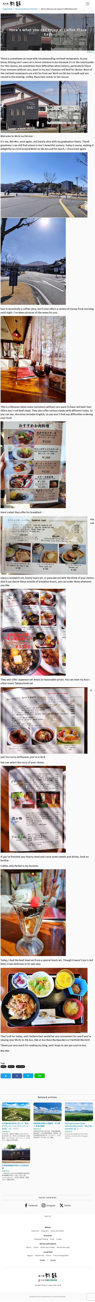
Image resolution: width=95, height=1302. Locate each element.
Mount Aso (35, 1231)
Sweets (48, 1255)
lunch (12, 1066)
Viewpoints (45, 1231)
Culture (35, 1247)
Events (42, 1260)
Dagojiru (30, 1255)
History (28, 1247)
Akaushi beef (39, 1255)
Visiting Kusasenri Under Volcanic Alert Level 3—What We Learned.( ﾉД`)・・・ (78, 1126)
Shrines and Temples (47, 1247)
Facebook (32, 1205)
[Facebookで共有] (17, 1075)
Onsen (52, 1239)
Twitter (67, 1205)
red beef (21, 1066)
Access (53, 1260)
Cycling (58, 1239)
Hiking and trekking (41, 1239)
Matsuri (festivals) (63, 1247)
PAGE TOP (48, 1216)
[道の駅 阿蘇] (48, 1280)
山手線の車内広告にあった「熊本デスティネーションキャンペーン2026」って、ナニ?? (15, 1126)
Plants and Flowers (57, 1231)
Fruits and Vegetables (60, 1255)
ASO (3, 1066)
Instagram (50, 1205)
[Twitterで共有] (6, 1075)
